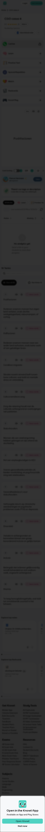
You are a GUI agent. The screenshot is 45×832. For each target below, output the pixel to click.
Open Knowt (22, 821)
